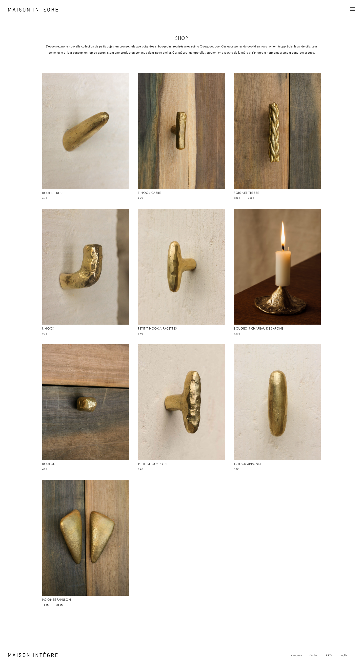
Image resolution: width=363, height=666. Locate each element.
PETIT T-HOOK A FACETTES (157, 328)
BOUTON (49, 464)
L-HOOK (48, 328)
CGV (329, 655)
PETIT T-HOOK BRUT (152, 464)
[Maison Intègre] (33, 9)
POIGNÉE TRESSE (246, 193)
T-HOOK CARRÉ (149, 193)
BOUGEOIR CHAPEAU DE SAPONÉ (258, 328)
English (344, 655)
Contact (314, 655)
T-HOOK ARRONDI (247, 464)
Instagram (296, 655)
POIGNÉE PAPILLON (56, 600)
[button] (85, 131)
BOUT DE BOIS (52, 193)
